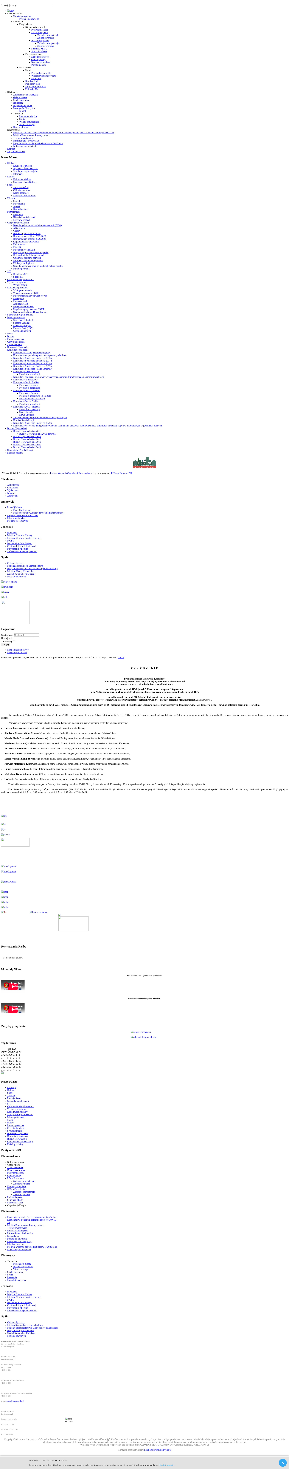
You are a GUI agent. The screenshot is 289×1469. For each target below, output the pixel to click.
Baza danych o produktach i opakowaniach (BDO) (37, 225)
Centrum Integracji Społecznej (21, 546)
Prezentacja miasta (22, 1264)
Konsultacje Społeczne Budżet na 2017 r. (32, 360)
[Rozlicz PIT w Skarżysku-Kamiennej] (144, 468)
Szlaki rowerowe (21, 100)
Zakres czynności (45, 38)
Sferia (22, 119)
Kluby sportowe (21, 193)
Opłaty (16, 230)
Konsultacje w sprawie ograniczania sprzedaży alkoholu (40, 355)
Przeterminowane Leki (24, 249)
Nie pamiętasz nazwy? (18, 649)
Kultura (10, 176)
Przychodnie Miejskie (17, 549)
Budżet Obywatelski (17, 428)
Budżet (10, 336)
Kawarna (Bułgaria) (22, 325)
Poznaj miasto (13, 212)
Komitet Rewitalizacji (23, 420)
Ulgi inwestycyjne (16, 1244)
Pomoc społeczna (15, 339)
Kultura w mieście (22, 179)
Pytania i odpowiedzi (29, 19)
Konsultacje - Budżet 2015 (26, 371)
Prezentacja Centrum (29, 393)
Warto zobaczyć (26, 124)
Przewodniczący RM (41, 73)
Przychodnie (19, 203)
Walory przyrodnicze (29, 121)
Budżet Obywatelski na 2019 (27, 442)
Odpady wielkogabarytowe (26, 241)
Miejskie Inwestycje (16, 576)
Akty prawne (19, 228)
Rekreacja (18, 103)
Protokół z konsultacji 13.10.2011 (35, 396)
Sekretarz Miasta (39, 48)
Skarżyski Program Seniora (20, 314)
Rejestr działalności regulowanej (28, 255)
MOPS (10, 540)
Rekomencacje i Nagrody (19, 1241)
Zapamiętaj (6, 641)
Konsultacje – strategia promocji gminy (31, 352)
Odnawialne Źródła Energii (20, 450)
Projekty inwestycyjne (17, 521)
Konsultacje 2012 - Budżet (26, 382)
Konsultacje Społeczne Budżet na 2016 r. (32, 358)
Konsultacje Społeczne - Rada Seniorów (32, 369)
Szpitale (17, 201)
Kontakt (11, 149)
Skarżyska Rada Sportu (24, 195)
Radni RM (36, 78)
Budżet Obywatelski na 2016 (27, 431)
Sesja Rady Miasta (16, 151)
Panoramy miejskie (28, 116)
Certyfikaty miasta (16, 341)
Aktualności (13, 485)
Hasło (4, 638)
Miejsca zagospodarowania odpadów (30, 252)
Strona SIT (18, 276)
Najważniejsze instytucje (25, 146)
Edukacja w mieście (22, 166)
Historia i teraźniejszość (24, 217)
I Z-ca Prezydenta (39, 32)
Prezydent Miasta (39, 29)
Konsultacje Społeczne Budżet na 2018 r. (32, 363)
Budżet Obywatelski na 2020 (27, 444)
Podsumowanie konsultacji (32, 398)
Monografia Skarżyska (24, 108)
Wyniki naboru (20, 285)
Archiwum (12, 495)
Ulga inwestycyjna (16, 518)
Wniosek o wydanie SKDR (26, 293)
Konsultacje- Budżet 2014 (25, 379)
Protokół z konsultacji (29, 374)
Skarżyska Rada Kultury (25, 182)
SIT (9, 271)
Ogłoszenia (12, 487)
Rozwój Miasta (14, 507)
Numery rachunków (40, 62)
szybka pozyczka (17, 4)
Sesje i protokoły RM (35, 86)
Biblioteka (12, 532)
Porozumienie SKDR (23, 306)
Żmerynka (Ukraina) (23, 320)
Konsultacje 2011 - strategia (26, 406)
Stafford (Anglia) (21, 322)
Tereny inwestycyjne (17, 1228)
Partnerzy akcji (20, 301)
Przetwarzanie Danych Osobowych (30, 295)
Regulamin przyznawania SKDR (29, 309)
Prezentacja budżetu (28, 385)
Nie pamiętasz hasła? (17, 652)
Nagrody (11, 493)
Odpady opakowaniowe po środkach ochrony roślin (38, 266)
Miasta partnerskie (16, 317)
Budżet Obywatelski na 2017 (27, 436)
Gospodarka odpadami (18, 222)
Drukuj (121, 657)
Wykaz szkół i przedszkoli (25, 168)
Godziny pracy (38, 59)
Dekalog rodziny (15, 452)
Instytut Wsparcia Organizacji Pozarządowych (72, 473)
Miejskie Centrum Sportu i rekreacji (24, 538)
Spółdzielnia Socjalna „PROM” (22, 551)
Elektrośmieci (19, 244)
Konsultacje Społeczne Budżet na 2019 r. (32, 366)
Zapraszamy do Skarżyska (25, 94)
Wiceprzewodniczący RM (43, 75)
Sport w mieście (20, 187)
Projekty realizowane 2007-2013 (22, 515)
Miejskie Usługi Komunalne (20, 571)
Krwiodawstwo (20, 209)
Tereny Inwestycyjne (23, 138)
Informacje (18, 174)
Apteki (16, 206)
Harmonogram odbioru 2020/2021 (29, 239)
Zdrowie (11, 198)
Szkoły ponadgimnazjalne (25, 171)
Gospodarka (13, 1236)
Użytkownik (7, 635)
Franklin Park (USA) (23, 328)
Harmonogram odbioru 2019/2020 (29, 236)
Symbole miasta (14, 344)
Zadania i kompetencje (48, 35)
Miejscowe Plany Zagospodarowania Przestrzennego (38, 512)
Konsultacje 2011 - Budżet (26, 401)
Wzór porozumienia (22, 290)
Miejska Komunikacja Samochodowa (25, 566)
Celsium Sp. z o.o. (16, 563)
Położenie (18, 214)
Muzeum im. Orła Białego (19, 543)
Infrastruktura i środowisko (26, 140)
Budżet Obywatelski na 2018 (27, 439)
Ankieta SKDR (20, 304)
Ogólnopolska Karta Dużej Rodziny (30, 312)
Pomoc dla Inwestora (17, 1238)
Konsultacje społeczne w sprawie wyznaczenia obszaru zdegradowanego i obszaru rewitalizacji (58, 377)
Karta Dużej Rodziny (17, 287)
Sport (9, 184)
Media (10, 333)
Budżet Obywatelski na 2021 (27, 447)
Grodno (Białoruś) (22, 331)
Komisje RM (31, 81)
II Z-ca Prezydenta (40, 40)
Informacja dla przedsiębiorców (28, 260)
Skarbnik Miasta (39, 51)
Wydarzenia (13, 490)
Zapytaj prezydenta (22, 16)
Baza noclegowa (21, 127)
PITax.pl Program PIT (121, 473)
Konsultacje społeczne (17, 350)
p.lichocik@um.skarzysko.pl (157, 1450)
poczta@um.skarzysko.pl (15, 1401)
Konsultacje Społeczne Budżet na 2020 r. (32, 423)
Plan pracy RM (32, 84)
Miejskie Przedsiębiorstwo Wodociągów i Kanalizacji (32, 568)
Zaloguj (5, 644)
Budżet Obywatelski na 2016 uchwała (37, 433)
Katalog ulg (18, 298)
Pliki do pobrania (21, 268)
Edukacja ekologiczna (23, 263)
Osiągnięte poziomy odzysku (27, 258)
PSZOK (17, 247)
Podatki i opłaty (38, 65)
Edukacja (11, 163)
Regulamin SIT (20, 274)
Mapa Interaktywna (22, 105)
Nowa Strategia (26, 415)
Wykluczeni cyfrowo (17, 282)
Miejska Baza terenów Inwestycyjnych (31, 135)
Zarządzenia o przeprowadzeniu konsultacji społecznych (40, 417)
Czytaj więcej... (167, 1464)
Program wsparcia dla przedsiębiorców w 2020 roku (38, 143)
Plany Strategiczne (22, 510)
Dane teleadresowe (40, 56)
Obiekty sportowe (21, 190)
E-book (22, 111)
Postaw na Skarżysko (17, 1230)
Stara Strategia (26, 412)
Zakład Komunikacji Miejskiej (21, 574)
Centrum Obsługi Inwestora (20, 279)
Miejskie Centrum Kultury (19, 535)
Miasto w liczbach (22, 220)
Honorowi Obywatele (17, 347)
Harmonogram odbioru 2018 (26, 233)
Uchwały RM (31, 89)
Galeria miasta (20, 97)
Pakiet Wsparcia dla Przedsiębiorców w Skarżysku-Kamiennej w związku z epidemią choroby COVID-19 (63, 132)
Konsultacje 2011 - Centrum (26, 390)
